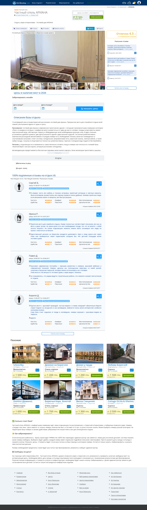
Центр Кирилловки (86, 480)
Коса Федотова (53, 484)
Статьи (19, 488)
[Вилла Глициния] (89, 389)
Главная (19, 473)
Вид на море (84, 488)
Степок (50, 488)
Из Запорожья (116, 477)
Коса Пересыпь (53, 480)
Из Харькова (115, 484)
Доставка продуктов (118, 499)
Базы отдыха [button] (36, 3)
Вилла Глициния (85, 401)
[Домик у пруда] (89, 353)
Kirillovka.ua (55, 507)
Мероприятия (64, 3)
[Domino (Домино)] (26, 389)
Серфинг (82, 484)
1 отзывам (19, 371)
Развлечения (51, 3)
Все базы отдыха (54, 473)
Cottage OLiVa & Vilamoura (121, 401)
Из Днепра (115, 480)
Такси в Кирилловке (118, 495)
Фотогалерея (21, 484)
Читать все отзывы (121, 88)
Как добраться (78, 3)
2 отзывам (50, 371)
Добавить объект (93, 3)
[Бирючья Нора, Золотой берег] (58, 389)
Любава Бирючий (117, 364)
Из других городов (118, 488)
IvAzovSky (18, 364)
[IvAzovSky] (26, 353)
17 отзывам (19, 407)
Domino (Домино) (22, 401)
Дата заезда (18, 105)
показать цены (90, 108)
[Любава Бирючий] (121, 353)
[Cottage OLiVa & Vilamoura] (121, 389)
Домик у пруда (84, 364)
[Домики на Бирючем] (58, 353)
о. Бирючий (52, 492)
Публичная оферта (87, 507)
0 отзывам (113, 407)
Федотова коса (84, 473)
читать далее (129, 49)
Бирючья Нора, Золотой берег (58, 401)
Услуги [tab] (58, 158)
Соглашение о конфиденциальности (70, 507)
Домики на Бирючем (56, 364)
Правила (96, 507)
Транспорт (115, 492)
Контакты (20, 492)
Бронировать (34, 375)
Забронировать (96, 17)
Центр (50, 477)
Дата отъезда (46, 105)
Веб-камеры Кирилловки (88, 477)
